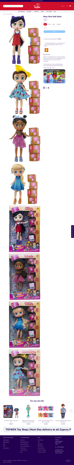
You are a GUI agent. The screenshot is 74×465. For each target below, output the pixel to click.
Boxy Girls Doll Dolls (9, 14)
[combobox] (13, 6)
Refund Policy (19, 460)
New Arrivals (40, 440)
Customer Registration (24, 446)
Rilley (54, 24)
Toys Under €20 (41, 448)
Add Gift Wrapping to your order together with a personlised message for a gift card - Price (54, 45)
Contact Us (22, 440)
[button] (71, 410)
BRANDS (36, 11)
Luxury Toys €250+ (42, 452)
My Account (5, 460)
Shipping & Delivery (24, 442)
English (62, 6)
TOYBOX (10, 462)
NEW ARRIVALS (21, 11)
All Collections (6, 448)
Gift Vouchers (40, 446)
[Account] (67, 6)
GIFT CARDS (49, 11)
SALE (55, 11)
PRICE (42, 11)
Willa (49, 24)
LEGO (4, 446)
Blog (21, 452)
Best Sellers (40, 444)
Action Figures (6, 440)
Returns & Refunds (24, 444)
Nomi (45, 24)
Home (4, 14)
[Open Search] (4, 6)
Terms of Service (23, 450)
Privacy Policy (23, 448)
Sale (39, 442)
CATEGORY (29, 11)
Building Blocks (6, 442)
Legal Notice (9, 460)
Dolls (46, 20)
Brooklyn (58, 24)
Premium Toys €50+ (42, 450)
